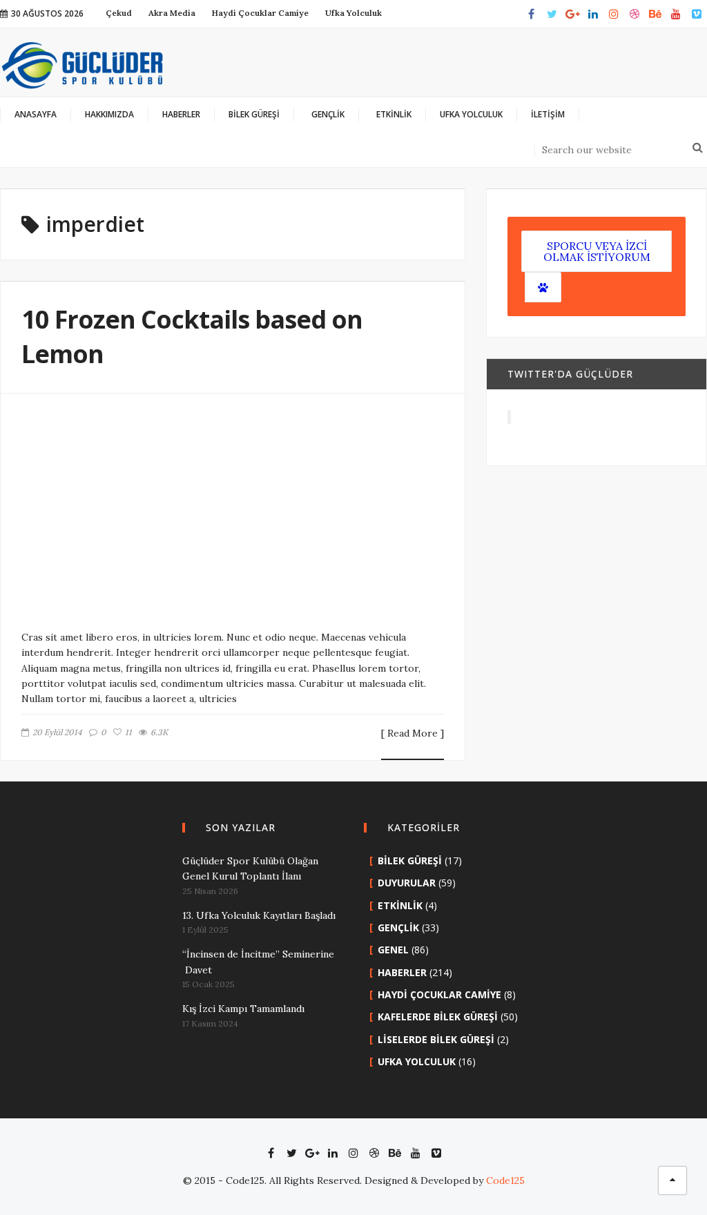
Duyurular (407, 882)
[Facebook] (531, 14)
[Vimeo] (696, 14)
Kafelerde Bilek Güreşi (438, 1016)
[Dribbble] (634, 14)
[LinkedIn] (593, 14)
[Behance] (655, 14)
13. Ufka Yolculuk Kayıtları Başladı (259, 915)
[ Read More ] (412, 733)
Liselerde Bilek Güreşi (436, 1039)
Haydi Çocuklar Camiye (439, 994)
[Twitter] (551, 14)
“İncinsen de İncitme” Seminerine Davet (258, 961)
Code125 (505, 1180)
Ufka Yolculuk (417, 1061)
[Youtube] (676, 14)
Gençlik (398, 927)
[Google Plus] (572, 14)
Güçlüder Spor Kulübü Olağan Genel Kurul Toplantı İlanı (250, 868)
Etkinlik (400, 905)
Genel (393, 949)
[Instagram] (613, 14)
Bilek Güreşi (410, 860)
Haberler (402, 972)
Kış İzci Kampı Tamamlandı (243, 1008)
